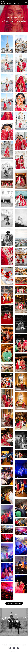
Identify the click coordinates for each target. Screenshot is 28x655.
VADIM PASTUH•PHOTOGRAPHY (10, 2)
